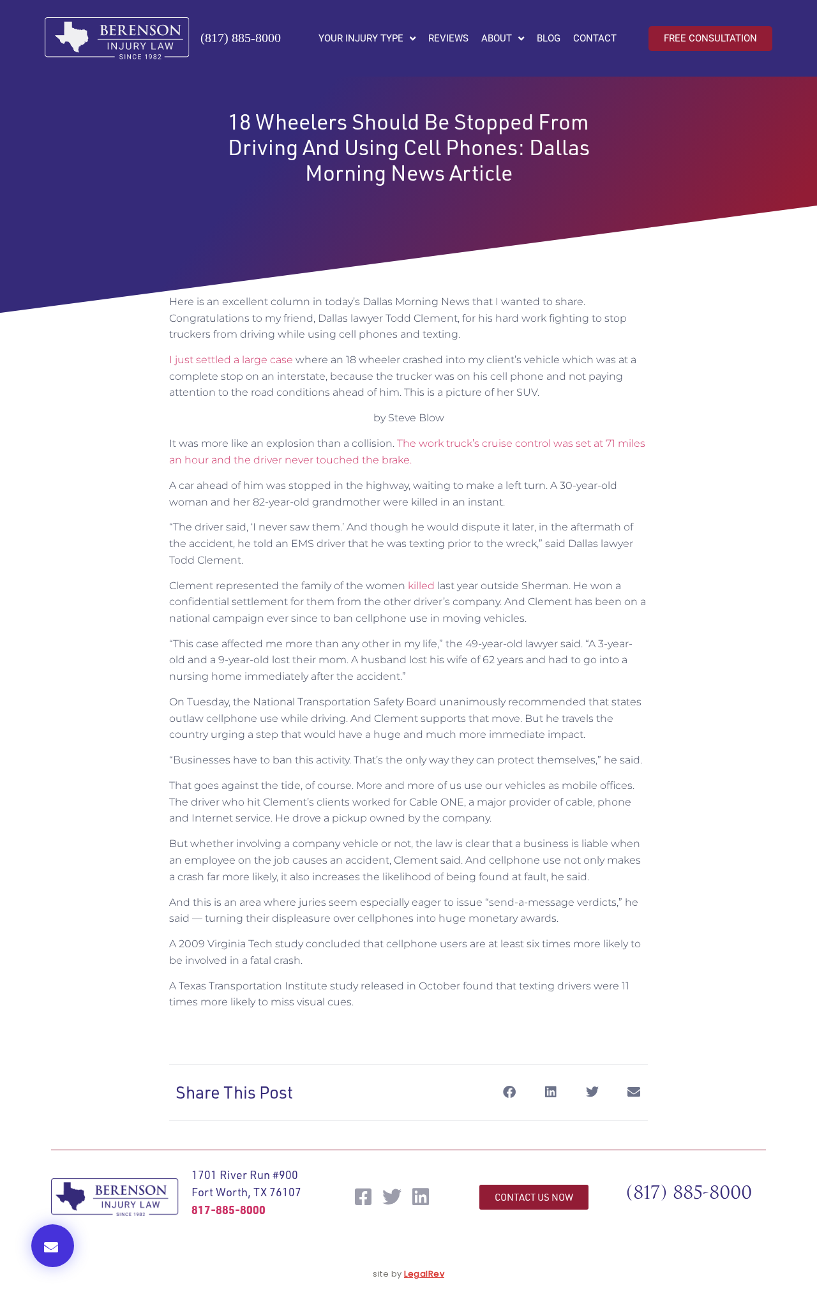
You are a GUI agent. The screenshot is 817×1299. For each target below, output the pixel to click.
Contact (595, 38)
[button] (52, 1245)
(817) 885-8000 (240, 38)
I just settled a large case (231, 360)
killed (422, 586)
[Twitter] (391, 1196)
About (496, 38)
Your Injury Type (361, 38)
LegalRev (424, 1274)
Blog (548, 38)
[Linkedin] (420, 1196)
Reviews (448, 38)
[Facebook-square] (363, 1196)
